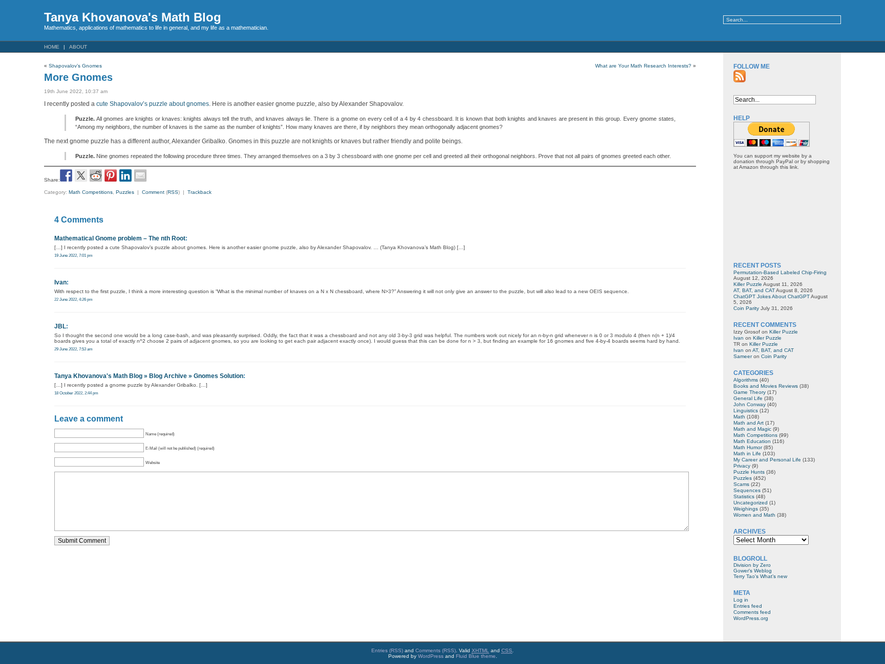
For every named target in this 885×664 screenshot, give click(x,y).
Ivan (60, 282)
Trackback (199, 192)
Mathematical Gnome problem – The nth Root (119, 238)
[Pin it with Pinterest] (110, 175)
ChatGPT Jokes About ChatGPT (771, 296)
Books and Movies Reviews (765, 386)
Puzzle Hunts (749, 472)
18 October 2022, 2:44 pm (76, 392)
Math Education (752, 441)
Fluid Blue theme (476, 656)
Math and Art (748, 423)
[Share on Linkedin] (125, 175)
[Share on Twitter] (81, 175)
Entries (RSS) (387, 650)
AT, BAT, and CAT (754, 290)
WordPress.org (750, 618)
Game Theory (749, 392)
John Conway (749, 404)
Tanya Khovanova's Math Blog (132, 17)
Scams (741, 484)
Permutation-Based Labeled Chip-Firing (780, 272)
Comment (153, 192)
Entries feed (747, 606)
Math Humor (747, 447)
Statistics (743, 496)
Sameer (742, 356)
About (78, 47)
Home (51, 47)
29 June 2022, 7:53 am (73, 348)
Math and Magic (752, 429)
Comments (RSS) (435, 650)
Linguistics (745, 410)
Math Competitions (91, 192)
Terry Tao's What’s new (760, 576)
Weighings (745, 509)
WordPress (431, 656)
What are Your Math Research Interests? (643, 66)
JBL (60, 326)
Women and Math (754, 515)
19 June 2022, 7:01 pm (73, 255)
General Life (748, 398)
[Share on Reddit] (96, 175)
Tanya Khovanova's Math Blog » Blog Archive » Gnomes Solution (148, 376)
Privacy (741, 466)
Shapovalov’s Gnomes (75, 66)
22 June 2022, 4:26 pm (73, 299)
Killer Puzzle (747, 284)
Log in (740, 600)
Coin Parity (746, 308)
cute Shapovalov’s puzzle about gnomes (152, 103)
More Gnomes (78, 77)
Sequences (747, 490)
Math (739, 416)
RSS (172, 192)
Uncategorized (750, 502)
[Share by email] (140, 175)
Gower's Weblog (752, 570)
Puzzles (125, 192)
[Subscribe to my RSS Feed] (739, 76)
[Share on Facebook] (66, 175)
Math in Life (747, 453)
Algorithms (745, 380)
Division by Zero (752, 565)
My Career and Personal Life (767, 459)
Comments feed (752, 612)
